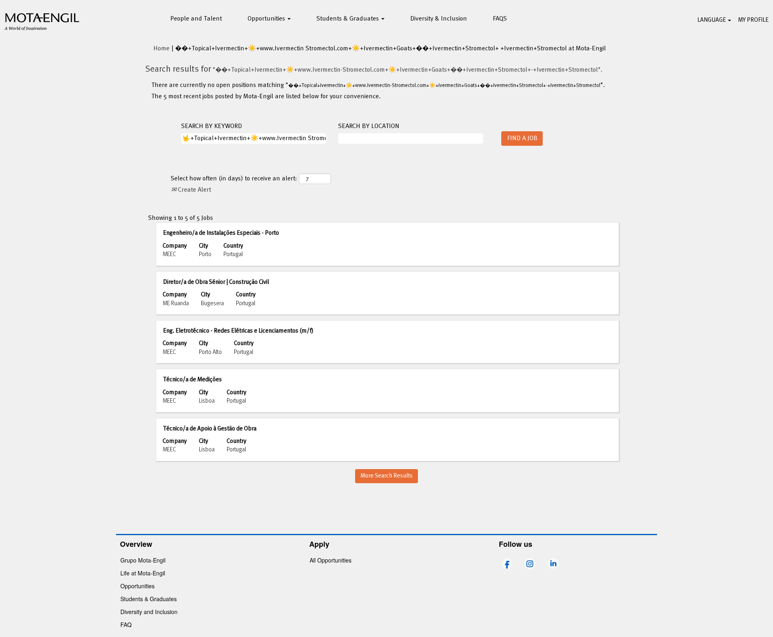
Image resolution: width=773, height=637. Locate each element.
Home (161, 49)
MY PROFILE (753, 20)
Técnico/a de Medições (192, 379)
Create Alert (193, 190)
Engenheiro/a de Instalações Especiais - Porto (221, 233)
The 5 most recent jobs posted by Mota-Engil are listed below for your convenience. (265, 96)
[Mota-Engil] (42, 20)
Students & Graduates (148, 599)
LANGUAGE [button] (712, 20)
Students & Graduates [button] (348, 19)
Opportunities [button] (267, 19)
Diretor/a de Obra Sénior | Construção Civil (216, 282)
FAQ (126, 624)
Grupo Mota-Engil (142, 560)
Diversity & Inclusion (438, 19)
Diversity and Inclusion (149, 612)
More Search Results (386, 476)
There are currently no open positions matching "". (378, 85)
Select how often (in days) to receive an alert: (234, 179)
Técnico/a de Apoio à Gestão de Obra (209, 428)
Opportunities (137, 586)
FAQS (500, 19)
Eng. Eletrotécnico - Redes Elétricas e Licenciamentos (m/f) (238, 331)
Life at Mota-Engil (142, 573)
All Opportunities (330, 560)
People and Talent (196, 19)
